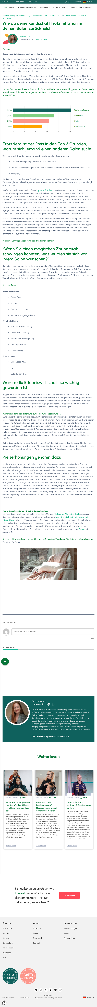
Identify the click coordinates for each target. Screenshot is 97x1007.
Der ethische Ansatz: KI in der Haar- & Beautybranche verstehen (79, 805)
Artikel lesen (11, 845)
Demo (81, 529)
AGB (4, 957)
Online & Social (69, 15)
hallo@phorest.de (33, 1)
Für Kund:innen (85, 7)
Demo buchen (69, 895)
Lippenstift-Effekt (45, 190)
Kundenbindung (9, 15)
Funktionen (44, 7)
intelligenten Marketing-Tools (67, 514)
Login (66, 2)
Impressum (7, 953)
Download (37, 938)
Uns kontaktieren (6, 1)
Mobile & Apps (56, 15)
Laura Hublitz (41, 39)
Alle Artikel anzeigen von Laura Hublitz (49, 736)
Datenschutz (8, 943)
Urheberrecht (8, 948)
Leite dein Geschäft (40, 15)
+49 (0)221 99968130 (19, 1)
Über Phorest (8, 928)
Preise (11, 7)
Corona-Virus (69, 938)
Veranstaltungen (70, 928)
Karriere (6, 938)
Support (78, 2)
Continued (18, 837)
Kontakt (6, 933)
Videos (66, 933)
